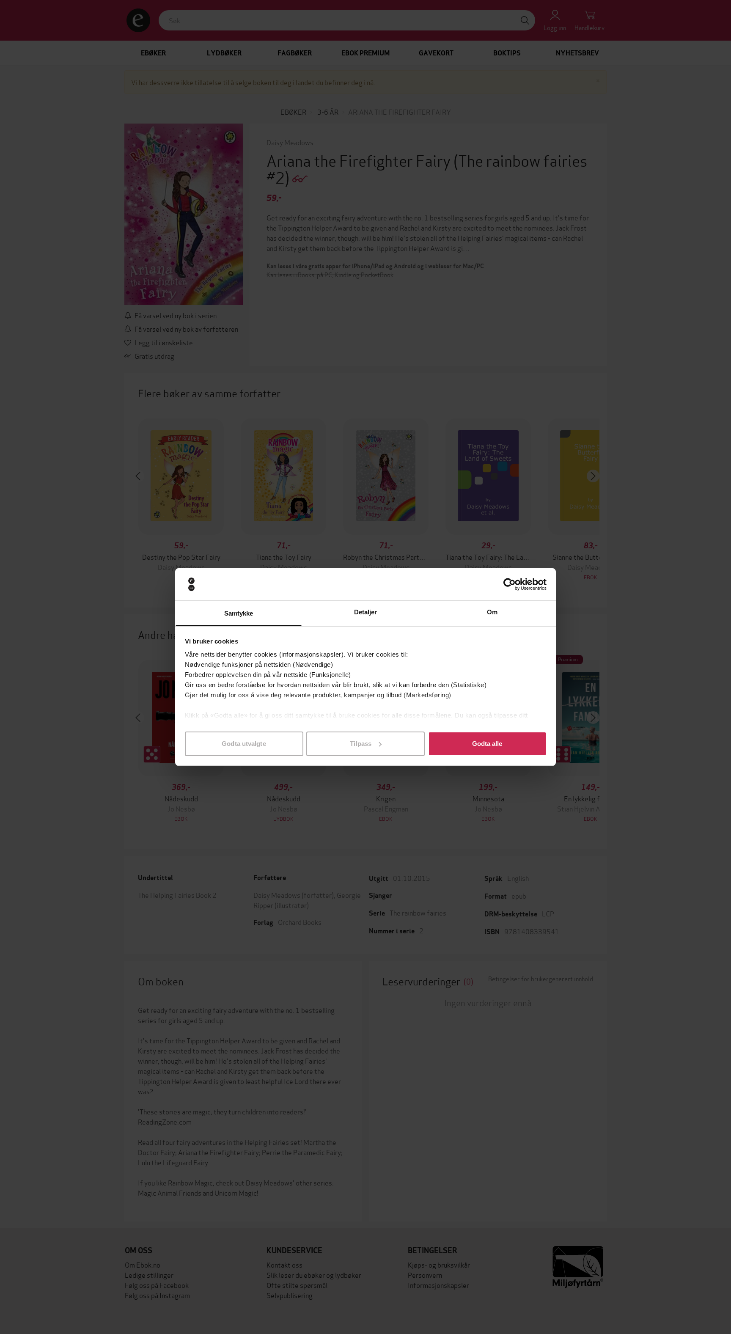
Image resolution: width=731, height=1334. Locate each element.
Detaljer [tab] (365, 612)
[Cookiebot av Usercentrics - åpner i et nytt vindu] (510, 584)
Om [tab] (492, 612)
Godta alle (487, 743)
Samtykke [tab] (238, 613)
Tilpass (360, 743)
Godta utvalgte (244, 743)
